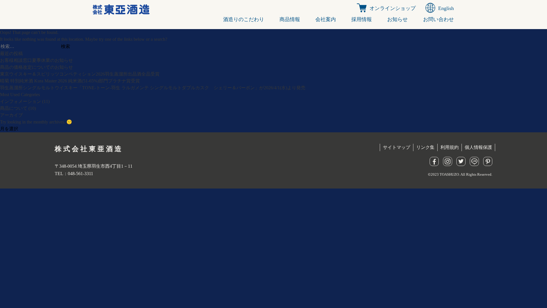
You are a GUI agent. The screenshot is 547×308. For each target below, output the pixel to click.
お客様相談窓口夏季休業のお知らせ (36, 60)
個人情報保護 (478, 147)
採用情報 (361, 19)
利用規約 (449, 147)
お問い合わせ (438, 19)
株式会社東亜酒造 (89, 149)
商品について (13, 108)
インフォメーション (20, 101)
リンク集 (425, 147)
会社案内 (325, 19)
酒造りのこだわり (243, 19)
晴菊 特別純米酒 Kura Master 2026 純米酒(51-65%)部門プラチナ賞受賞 (70, 80)
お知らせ (397, 19)
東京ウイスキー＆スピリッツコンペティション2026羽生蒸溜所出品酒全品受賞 (80, 74)
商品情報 (289, 19)
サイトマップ (396, 147)
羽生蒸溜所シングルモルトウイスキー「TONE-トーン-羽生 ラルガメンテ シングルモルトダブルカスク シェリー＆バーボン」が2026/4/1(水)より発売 (152, 87)
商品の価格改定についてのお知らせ (36, 67)
